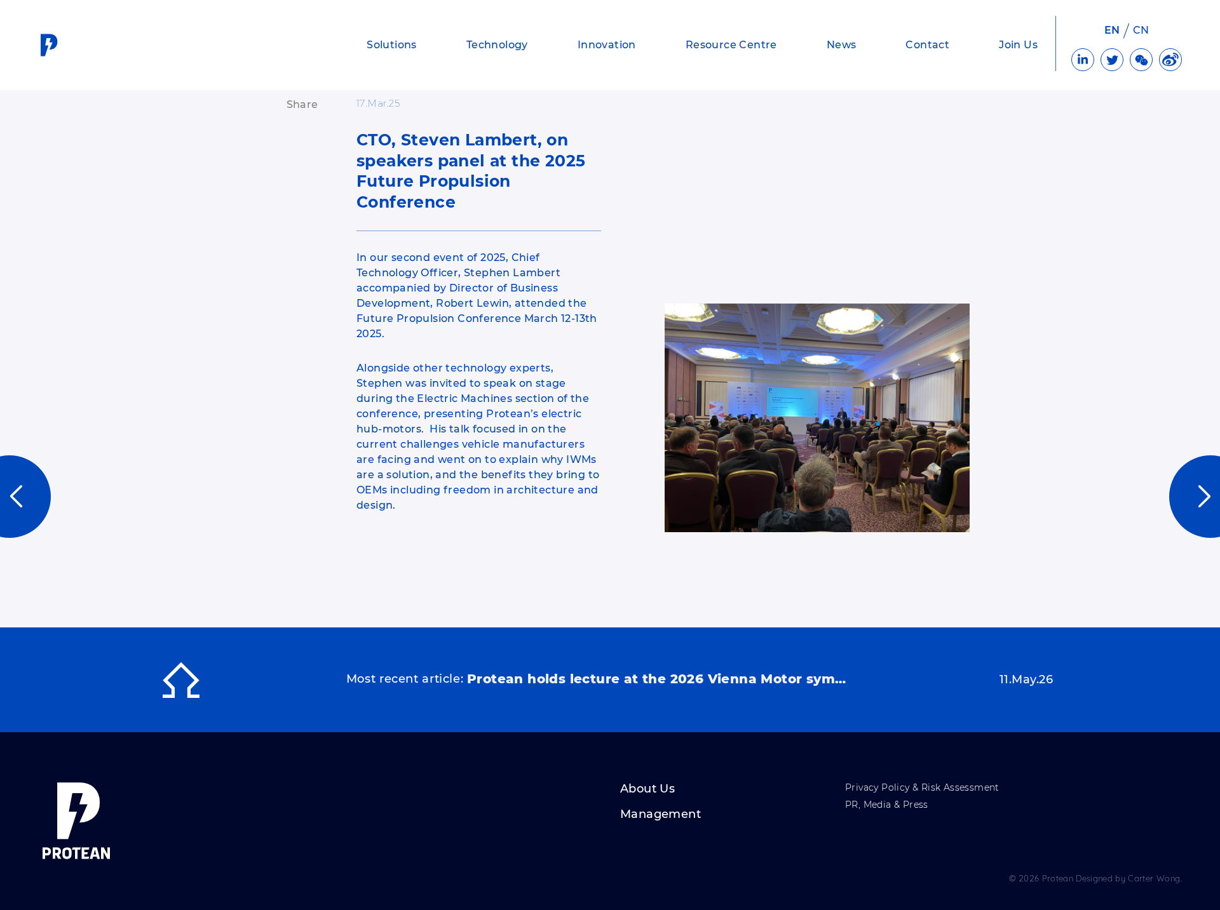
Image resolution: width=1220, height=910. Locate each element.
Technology (497, 45)
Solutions (392, 45)
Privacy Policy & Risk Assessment (922, 788)
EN (1112, 30)
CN (1141, 30)
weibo (1170, 59)
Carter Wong (1154, 878)
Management (660, 814)
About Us (647, 789)
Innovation (607, 45)
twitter (1112, 59)
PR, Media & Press (886, 805)
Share (302, 104)
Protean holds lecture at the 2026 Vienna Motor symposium (657, 679)
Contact (927, 45)
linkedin (1082, 59)
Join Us (1018, 45)
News (842, 45)
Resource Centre (731, 45)
